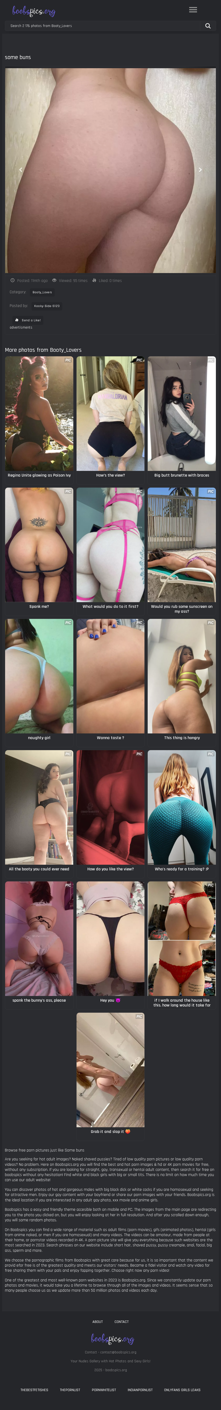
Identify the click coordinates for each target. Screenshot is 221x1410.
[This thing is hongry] (182, 676)
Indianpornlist (140, 1390)
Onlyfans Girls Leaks (182, 1390)
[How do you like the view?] (111, 807)
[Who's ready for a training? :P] (182, 807)
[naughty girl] (39, 676)
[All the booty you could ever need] (39, 807)
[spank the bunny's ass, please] (39, 938)
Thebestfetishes (34, 1390)
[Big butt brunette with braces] (182, 413)
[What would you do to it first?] (111, 545)
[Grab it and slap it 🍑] (111, 1070)
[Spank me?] (39, 545)
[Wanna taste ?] (111, 676)
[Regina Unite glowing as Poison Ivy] (39, 413)
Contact (122, 1321)
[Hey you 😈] (111, 938)
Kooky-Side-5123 (47, 306)
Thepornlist (70, 1390)
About (97, 1321)
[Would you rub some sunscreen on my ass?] (182, 545)
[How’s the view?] (111, 413)
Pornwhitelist (104, 1390)
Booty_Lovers (42, 292)
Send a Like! (31, 320)
